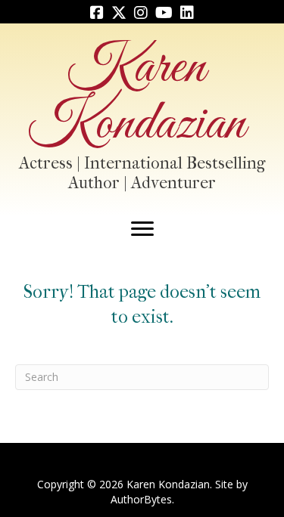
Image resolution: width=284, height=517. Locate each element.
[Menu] (142, 229)
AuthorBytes (141, 499)
